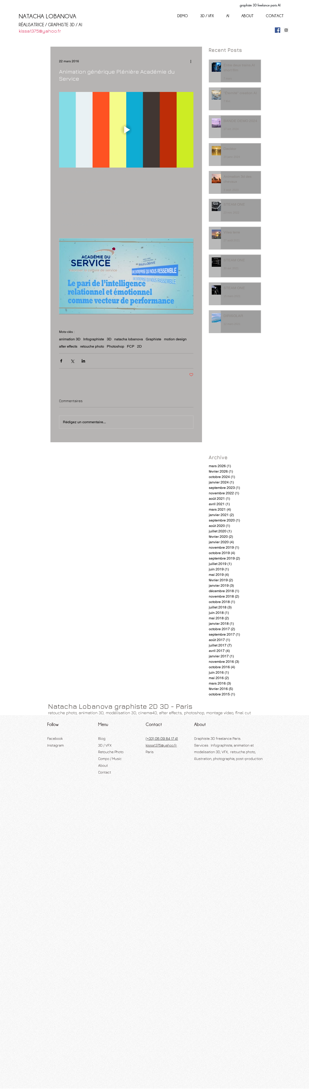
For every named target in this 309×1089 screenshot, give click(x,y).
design (155, 531)
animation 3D (70, 339)
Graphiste (153, 339)
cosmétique (140, 531)
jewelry (130, 539)
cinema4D (83, 531)
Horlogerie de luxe (128, 517)
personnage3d (101, 553)
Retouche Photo (111, 752)
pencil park (58, 553)
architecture (136, 524)
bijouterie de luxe (184, 524)
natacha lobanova (128, 339)
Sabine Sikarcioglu (63, 524)
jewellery (116, 539)
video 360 (103, 560)
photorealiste (123, 553)
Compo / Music (110, 759)
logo (172, 539)
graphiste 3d (188, 531)
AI (84, 517)
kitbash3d (159, 539)
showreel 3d (192, 553)
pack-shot (176, 546)
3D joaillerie (72, 517)
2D (139, 346)
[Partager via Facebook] (61, 361)
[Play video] (126, 130)
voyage (118, 560)
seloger (175, 553)
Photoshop (115, 346)
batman (163, 524)
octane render (156, 546)
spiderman (58, 560)
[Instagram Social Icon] (286, 30)
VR (82, 524)
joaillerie (144, 539)
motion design (175, 339)
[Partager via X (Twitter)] (72, 361)
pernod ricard (78, 553)
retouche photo (92, 346)
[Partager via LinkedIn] (83, 361)
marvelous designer (64, 546)
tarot (90, 560)
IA (145, 517)
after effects (68, 346)
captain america (61, 531)
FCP (130, 346)
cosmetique (120, 531)
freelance (169, 531)
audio (152, 524)
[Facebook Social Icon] (277, 30)
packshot (192, 546)
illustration (100, 539)
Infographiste (93, 339)
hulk (87, 539)
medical (87, 546)
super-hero (76, 560)
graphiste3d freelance (66, 539)
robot (163, 553)
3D (109, 339)
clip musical (101, 531)
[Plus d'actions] (190, 61)
